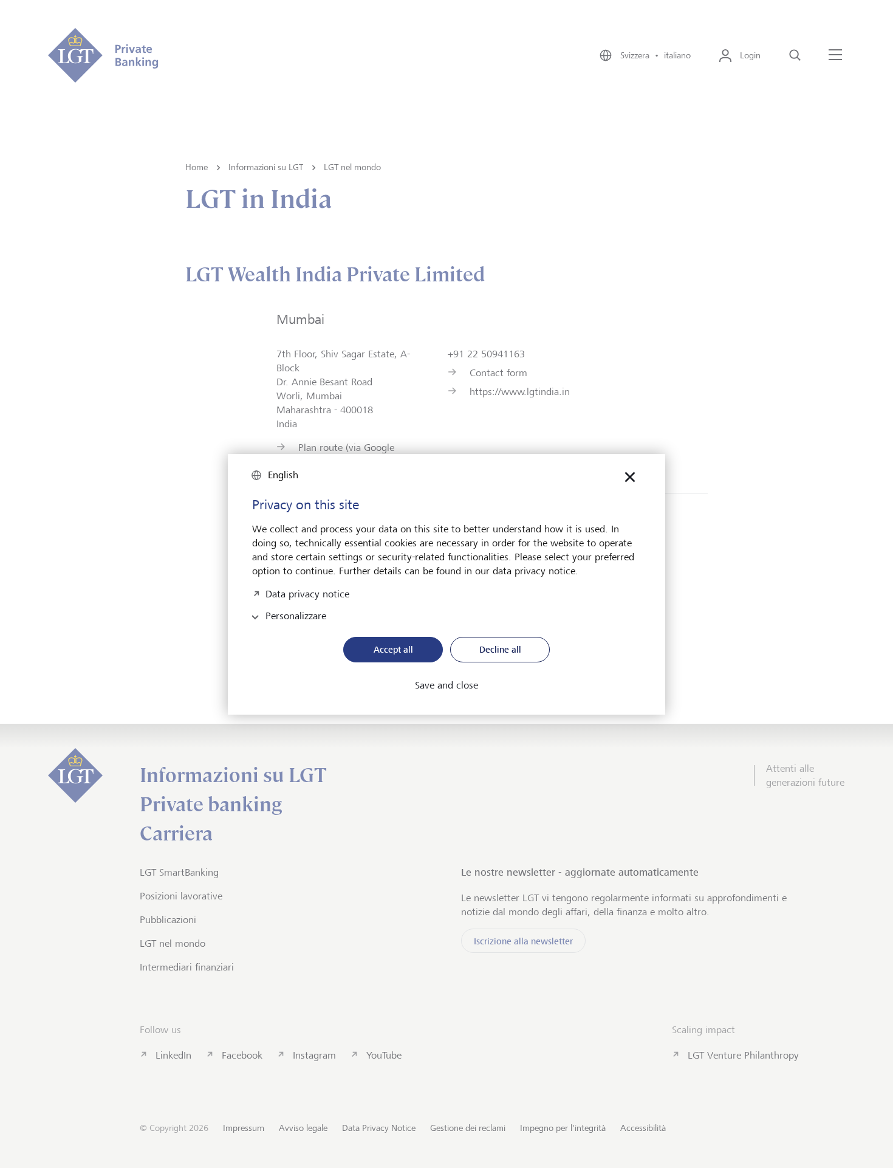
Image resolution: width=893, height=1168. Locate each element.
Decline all (500, 649)
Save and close (446, 685)
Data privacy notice (307, 592)
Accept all (393, 649)
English (283, 475)
